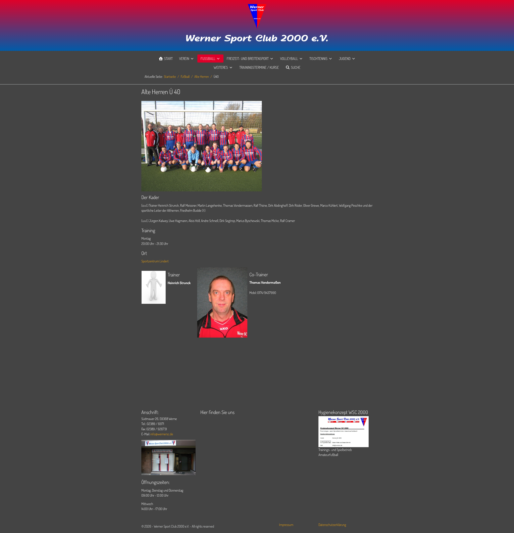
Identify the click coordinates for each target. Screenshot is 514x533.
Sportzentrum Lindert (155, 261)
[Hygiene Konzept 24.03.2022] (343, 431)
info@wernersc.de (161, 434)
